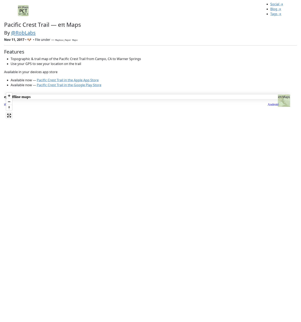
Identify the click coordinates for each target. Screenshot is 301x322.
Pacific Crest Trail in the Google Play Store (69, 85)
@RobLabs (23, 32)
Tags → (275, 14)
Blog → (275, 9)
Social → (276, 4)
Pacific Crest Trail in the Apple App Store (68, 80)
